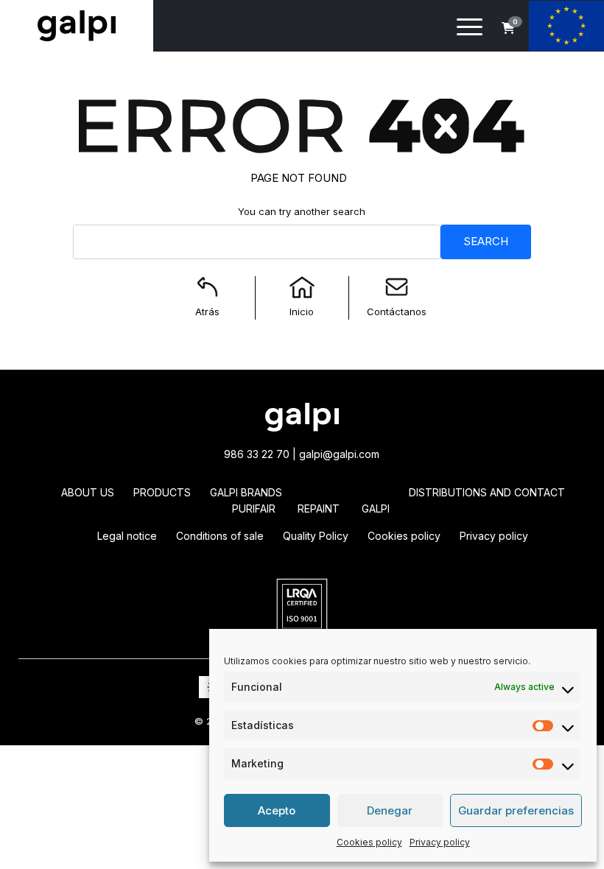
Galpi (376, 508)
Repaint (319, 508)
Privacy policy (440, 842)
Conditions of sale (220, 536)
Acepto (276, 810)
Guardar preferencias (516, 810)
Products (162, 492)
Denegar (389, 810)
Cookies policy (369, 842)
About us (87, 492)
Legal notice (127, 536)
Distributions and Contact (487, 492)
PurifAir (253, 508)
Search (485, 241)
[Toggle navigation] (469, 29)
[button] (508, 28)
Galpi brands (246, 492)
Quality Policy (315, 536)
